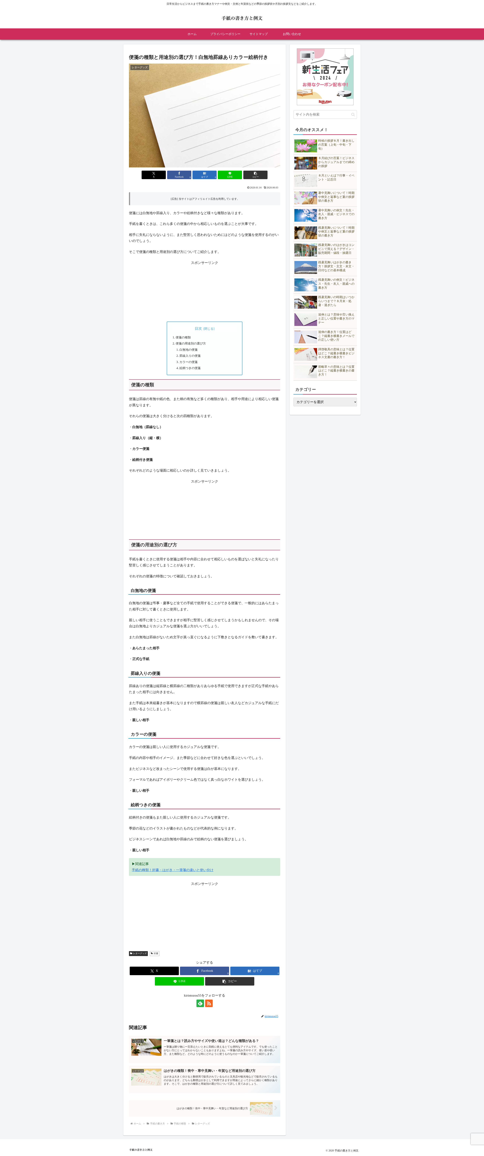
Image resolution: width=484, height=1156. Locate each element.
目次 (198, 328)
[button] (255, 175)
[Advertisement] (204, 292)
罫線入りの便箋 (190, 356)
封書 (156, 953)
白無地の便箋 (188, 349)
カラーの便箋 (188, 362)
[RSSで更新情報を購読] (209, 1003)
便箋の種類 (183, 337)
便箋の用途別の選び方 (191, 343)
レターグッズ (140, 953)
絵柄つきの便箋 (190, 368)
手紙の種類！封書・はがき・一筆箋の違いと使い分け (172, 870)
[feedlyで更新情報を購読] (200, 1003)
